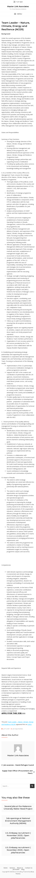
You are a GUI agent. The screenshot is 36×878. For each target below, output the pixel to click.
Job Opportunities (18, 729)
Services (12, 868)
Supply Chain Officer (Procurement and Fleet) (17, 772)
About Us (20, 868)
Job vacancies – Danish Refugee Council (19, 765)
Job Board (16, 869)
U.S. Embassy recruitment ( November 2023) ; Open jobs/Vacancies (18, 835)
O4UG (30, 724)
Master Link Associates (18, 6)
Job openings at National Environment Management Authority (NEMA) (18, 820)
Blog (22, 869)
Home (6, 868)
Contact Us (28, 868)
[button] (18, 14)
